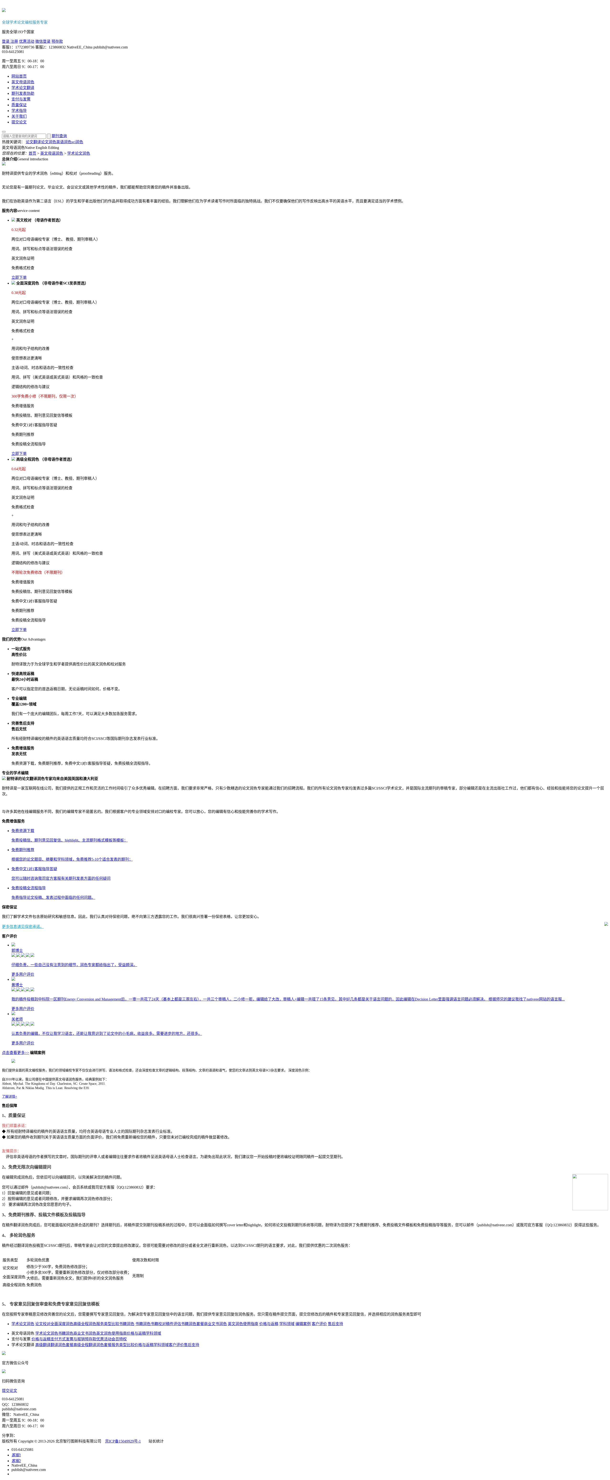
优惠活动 (26, 41)
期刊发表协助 (22, 93)
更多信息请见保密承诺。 (23, 927)
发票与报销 (75, 1339)
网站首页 (19, 76)
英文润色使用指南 (243, 1324)
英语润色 (63, 142)
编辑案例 (303, 1324)
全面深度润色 (62, 1324)
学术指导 (19, 111)
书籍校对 (158, 1324)
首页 (32, 153)
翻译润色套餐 (62, 1345)
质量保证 (19, 105)
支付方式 (58, 1339)
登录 (6, 41)
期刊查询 (59, 136)
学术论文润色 (78, 153)
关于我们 (19, 116)
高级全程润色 (84, 1324)
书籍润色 (126, 1324)
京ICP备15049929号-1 (123, 1441)
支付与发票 (20, 99)
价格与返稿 (268, 1324)
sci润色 (77, 142)
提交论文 (19, 122)
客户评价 (319, 1324)
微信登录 (43, 41)
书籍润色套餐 (192, 1324)
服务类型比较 (107, 1324)
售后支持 (335, 1324)
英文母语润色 (22, 82)
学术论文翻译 (22, 88)
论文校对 (43, 1324)
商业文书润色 (215, 1324)
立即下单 (19, 277)
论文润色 (48, 142)
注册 (14, 41)
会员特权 (119, 1339)
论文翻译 (33, 142)
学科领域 (287, 1324)
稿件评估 (173, 1324)
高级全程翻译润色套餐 (92, 1345)
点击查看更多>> (15, 1053)
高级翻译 (43, 1345)
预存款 (57, 41)
